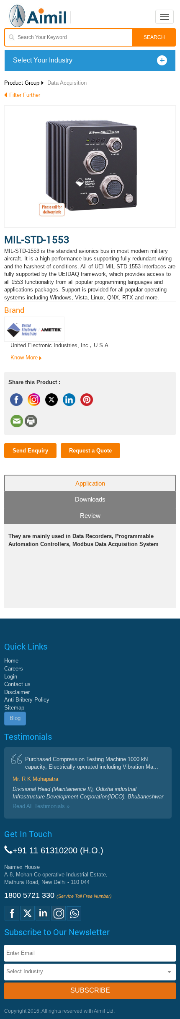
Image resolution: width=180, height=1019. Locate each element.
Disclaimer (17, 692)
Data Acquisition (67, 83)
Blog (15, 718)
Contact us (17, 684)
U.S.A (101, 345)
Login (10, 676)
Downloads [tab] (90, 499)
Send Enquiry (30, 450)
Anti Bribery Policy (26, 700)
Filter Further (24, 95)
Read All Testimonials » (41, 806)
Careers (13, 668)
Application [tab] (90, 483)
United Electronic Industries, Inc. (50, 345)
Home (11, 661)
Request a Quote (90, 450)
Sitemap (14, 707)
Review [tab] (90, 515)
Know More (24, 357)
